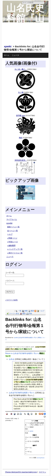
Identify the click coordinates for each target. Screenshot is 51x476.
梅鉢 (20, 138)
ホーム (6, 55)
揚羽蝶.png (20, 115)
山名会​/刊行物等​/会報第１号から (22, 393)
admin (31, 431)
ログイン (42, 472)
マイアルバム (11, 219)
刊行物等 (25, 337)
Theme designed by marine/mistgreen (21, 472)
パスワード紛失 (11, 300)
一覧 (19, 311)
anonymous (40, 457)
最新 (32, 311)
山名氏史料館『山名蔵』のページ (25, 23)
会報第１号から (33, 337)
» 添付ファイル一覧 (15, 253)
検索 (26, 311)
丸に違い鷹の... (21, 69)
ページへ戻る (14, 313)
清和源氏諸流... (21, 160)
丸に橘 (20, 92)
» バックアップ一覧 (15, 249)
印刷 (30, 313)
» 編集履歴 (11, 245)
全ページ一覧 (12, 231)
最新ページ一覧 (13, 227)
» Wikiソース (12, 242)
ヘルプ (10, 234)
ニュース (15, 55)
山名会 (20, 337)
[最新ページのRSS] (35, 311)
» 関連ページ (12, 238)
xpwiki (7, 46)
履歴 (24, 313)
